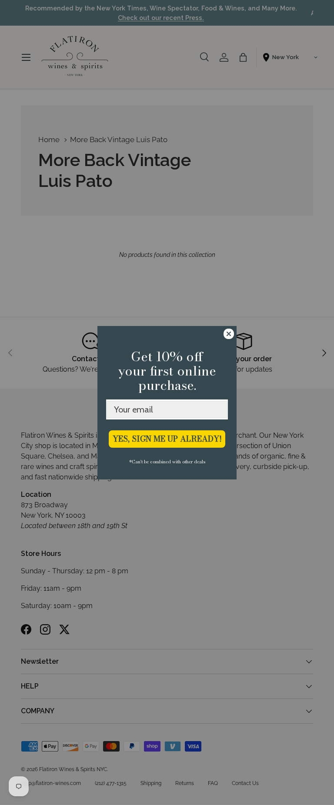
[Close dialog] (228, 333)
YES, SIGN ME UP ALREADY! (167, 439)
